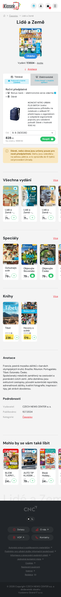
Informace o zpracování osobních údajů (29, 555)
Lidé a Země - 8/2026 (9, 211)
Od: (7, 132)
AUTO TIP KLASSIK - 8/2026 (29, 474)
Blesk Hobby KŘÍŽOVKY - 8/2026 (47, 474)
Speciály (11, 238)
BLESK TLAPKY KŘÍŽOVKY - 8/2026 (10, 474)
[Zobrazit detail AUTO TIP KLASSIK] (32, 481)
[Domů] (4, 16)
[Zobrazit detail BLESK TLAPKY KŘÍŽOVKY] (14, 481)
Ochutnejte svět (10, 269)
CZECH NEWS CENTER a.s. (39, 586)
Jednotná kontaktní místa (29, 559)
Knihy (8, 296)
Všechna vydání (17, 180)
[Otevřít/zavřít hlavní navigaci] (55, 6)
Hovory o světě (29, 329)
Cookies (29, 563)
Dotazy (20, 529)
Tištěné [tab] (18, 79)
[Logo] (15, 6)
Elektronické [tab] (44, 80)
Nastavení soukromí (30, 567)
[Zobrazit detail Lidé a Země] (13, 218)
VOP (19, 537)
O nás (43, 529)
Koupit (46, 139)
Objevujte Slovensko (29, 269)
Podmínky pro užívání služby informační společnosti (29, 551)
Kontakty (44, 537)
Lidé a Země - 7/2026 (28, 211)
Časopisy (13, 16)
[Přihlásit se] (41, 6)
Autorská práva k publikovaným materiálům (29, 547)
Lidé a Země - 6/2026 (46, 211)
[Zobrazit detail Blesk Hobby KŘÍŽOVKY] (51, 481)
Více (55, 180)
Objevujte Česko (47, 269)
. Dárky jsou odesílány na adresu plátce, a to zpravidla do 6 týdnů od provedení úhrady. (33, 155)
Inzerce (29, 570)
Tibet (8, 328)
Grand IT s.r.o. (36, 592)
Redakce (29, 574)
